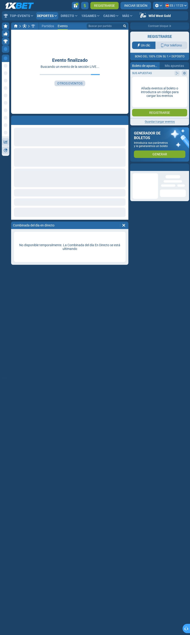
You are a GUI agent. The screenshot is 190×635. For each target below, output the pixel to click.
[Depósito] (85, 5)
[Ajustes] (158, 5)
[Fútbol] (24, 26)
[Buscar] (124, 26)
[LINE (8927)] (16, 26)
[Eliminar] (124, 225)
